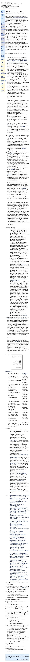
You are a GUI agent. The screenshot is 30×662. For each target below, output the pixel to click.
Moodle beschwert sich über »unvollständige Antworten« (18, 535)
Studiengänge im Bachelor (20, 17)
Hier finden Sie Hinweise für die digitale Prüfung (19, 279)
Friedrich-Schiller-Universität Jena (9, 7)
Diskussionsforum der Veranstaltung (17, 318)
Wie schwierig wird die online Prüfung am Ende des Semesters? (19, 554)
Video (10, 137)
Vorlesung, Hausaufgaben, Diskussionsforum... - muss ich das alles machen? (19, 517)
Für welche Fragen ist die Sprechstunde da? (17, 504)
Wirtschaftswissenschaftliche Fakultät (10, 6)
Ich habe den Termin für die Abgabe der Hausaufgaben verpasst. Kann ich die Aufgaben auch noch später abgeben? (19, 542)
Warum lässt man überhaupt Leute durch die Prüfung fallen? (19, 575)
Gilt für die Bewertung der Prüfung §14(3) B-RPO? (17, 565)
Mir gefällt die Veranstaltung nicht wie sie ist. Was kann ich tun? (19, 510)
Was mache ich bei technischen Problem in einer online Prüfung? (19, 562)
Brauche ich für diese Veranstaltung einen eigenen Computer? (18, 526)
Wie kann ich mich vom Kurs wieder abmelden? (18, 502)
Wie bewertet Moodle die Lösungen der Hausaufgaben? (18, 538)
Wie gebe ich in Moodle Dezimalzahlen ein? (16, 532)
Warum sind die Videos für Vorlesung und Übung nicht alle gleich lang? (19, 521)
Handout (24, 148)
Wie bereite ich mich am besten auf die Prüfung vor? (19, 559)
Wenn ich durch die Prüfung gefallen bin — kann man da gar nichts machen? (19, 579)
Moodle (9, 125)
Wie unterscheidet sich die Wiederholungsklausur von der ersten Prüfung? (18, 572)
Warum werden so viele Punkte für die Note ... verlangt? (19, 568)
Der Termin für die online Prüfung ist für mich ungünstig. (19, 556)
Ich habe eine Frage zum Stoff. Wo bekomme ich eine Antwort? (19, 496)
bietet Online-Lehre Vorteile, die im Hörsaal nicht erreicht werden (17, 60)
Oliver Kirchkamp (23, 659)
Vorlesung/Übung (25, 373)
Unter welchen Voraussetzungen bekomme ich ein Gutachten (19, 507)
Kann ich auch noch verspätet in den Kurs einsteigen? (19, 499)
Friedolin (24, 315)
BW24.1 (24, 588)
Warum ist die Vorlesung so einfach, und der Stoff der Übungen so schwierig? (17, 547)
